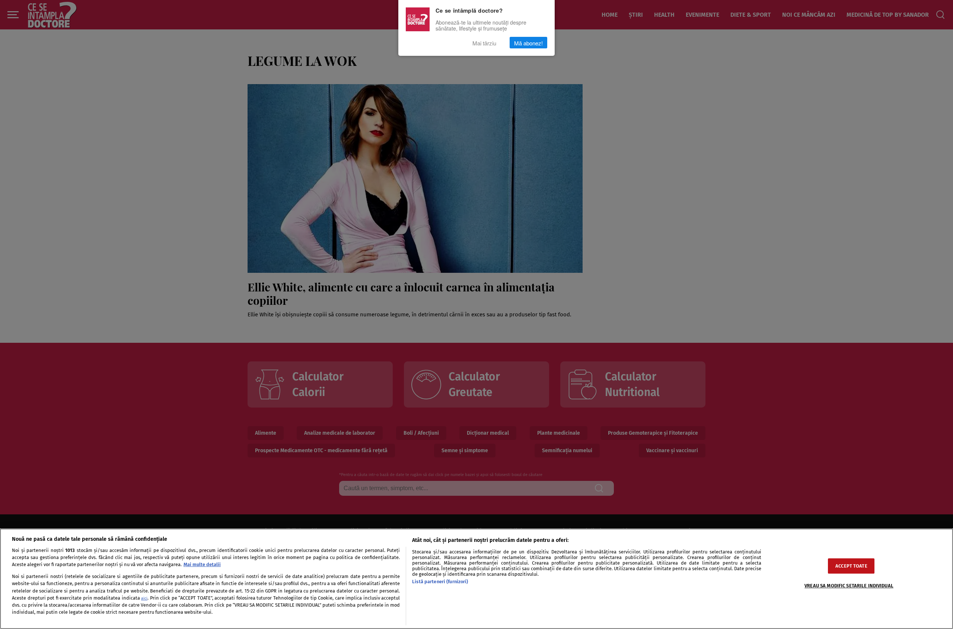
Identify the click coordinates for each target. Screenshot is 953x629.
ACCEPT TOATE (851, 566)
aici (144, 598)
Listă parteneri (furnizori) (440, 581)
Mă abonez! (528, 43)
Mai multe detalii (202, 564)
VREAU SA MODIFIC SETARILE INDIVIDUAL (848, 585)
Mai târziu (484, 43)
